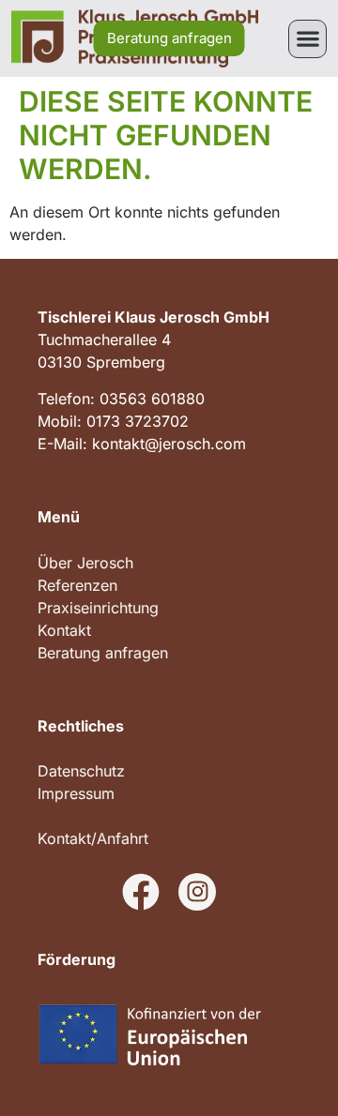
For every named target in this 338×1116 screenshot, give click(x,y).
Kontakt (64, 630)
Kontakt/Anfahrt (93, 838)
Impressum (76, 793)
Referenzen (77, 585)
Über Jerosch (85, 562)
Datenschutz (81, 771)
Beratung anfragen (103, 652)
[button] (307, 39)
